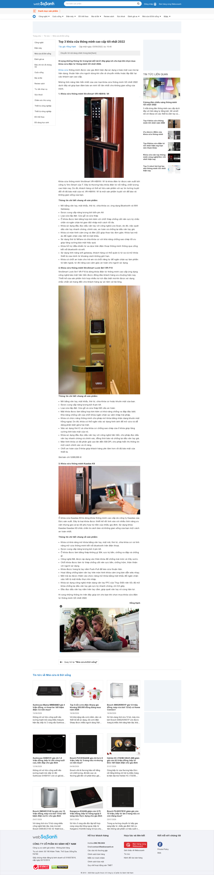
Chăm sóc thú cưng (43, 100)
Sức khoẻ (121, 16)
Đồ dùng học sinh (42, 123)
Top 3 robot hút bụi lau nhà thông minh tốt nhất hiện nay (154, 168)
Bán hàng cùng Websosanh (170, 4)
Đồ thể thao (83, 16)
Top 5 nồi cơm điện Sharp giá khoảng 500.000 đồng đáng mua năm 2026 (85, 707)
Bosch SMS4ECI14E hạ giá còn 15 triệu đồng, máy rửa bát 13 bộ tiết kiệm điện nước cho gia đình (49, 813)
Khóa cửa (63, 70)
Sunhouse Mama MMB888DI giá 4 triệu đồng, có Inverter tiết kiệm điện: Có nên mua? (49, 707)
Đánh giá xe (132, 16)
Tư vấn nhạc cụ (41, 89)
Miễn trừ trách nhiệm (96, 858)
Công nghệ (43, 16)
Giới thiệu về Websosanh (134, 850)
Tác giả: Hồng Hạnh (67, 47)
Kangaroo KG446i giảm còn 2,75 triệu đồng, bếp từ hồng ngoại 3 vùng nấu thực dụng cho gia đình (86, 813)
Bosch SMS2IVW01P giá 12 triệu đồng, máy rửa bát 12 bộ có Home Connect (123, 707)
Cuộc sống (56, 16)
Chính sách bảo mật (96, 862)
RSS (159, 853)
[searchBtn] (138, 3)
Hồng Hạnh (135, 603)
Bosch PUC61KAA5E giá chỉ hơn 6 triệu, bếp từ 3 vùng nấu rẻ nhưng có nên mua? (86, 760)
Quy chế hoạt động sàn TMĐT (100, 865)
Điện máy (70, 16)
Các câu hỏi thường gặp (98, 851)
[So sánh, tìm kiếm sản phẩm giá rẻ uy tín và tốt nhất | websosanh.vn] (44, 4)
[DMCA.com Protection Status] (59, 867)
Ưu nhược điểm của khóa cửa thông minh (153, 133)
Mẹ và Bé (95, 16)
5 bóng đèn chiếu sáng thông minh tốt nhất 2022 (160, 103)
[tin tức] (34, 16)
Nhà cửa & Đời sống (150, 16)
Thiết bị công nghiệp (43, 106)
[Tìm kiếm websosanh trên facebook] (160, 844)
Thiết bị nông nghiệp (43, 111)
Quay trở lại (80, 662)
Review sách (109, 16)
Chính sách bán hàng (96, 854)
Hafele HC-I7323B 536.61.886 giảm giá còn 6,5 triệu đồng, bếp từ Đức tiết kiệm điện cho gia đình (123, 760)
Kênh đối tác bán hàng (133, 858)
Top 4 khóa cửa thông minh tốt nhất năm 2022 (154, 121)
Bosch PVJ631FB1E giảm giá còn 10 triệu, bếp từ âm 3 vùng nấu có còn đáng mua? (123, 813)
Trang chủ (37, 36)
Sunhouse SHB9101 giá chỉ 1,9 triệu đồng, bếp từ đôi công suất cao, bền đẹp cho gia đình (49, 760)
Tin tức (47, 36)
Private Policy (163, 849)
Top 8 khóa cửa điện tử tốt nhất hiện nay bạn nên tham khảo (154, 145)
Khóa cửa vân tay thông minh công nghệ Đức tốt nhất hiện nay (154, 157)
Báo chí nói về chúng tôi (43, 66)
